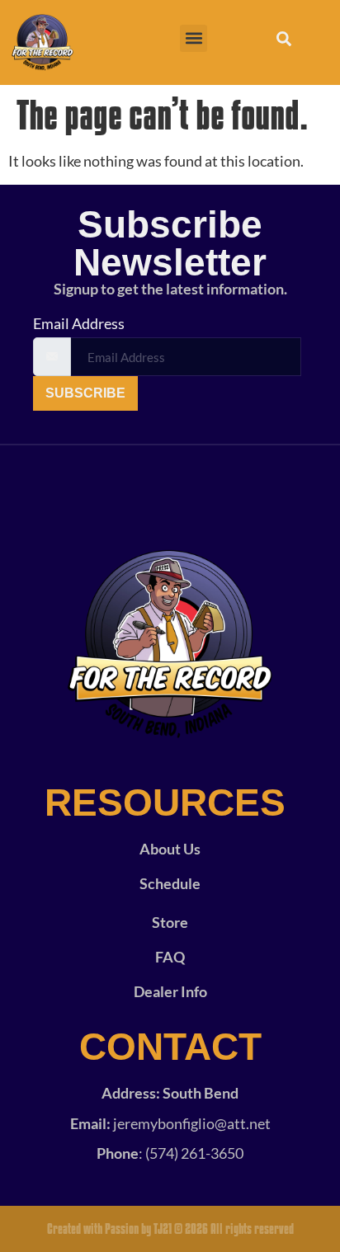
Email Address (79, 323)
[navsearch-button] (283, 42)
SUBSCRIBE (85, 393)
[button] (193, 38)
